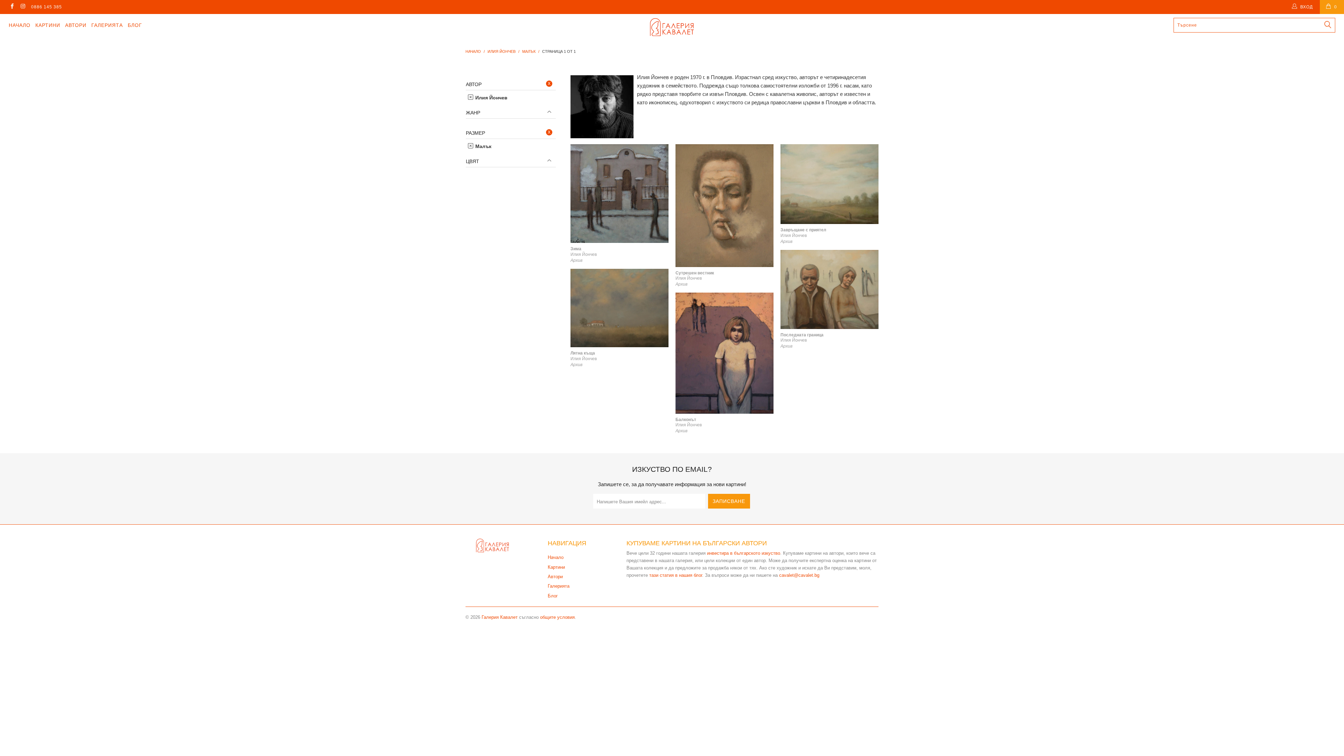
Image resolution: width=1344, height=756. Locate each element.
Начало (19, 25)
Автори (75, 25)
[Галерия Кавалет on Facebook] (12, 7)
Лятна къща (619, 308)
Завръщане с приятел (829, 184)
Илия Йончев (490, 97)
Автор (474, 84)
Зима (619, 193)
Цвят (472, 161)
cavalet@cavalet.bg (799, 575)
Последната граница (829, 289)
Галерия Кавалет (500, 617)
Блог (135, 25)
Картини (47, 25)
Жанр (473, 112)
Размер (475, 133)
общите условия (557, 617)
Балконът (725, 353)
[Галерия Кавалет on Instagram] (23, 7)
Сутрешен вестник (725, 205)
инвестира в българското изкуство (743, 553)
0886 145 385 (46, 7)
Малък (482, 146)
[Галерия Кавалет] (672, 27)
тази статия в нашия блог (675, 575)
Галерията (107, 25)
